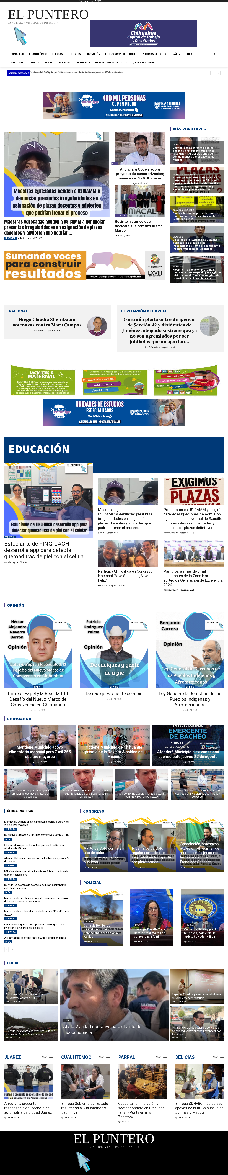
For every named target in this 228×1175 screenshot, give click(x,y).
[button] (216, 54)
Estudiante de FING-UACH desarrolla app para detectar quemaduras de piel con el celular (45, 550)
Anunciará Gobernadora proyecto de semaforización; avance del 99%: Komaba (140, 173)
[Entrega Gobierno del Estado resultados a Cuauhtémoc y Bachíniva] (85, 1081)
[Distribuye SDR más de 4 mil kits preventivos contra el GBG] (31, 986)
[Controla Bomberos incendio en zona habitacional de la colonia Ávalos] (101, 917)
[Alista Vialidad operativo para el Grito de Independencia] (114, 1005)
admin (21, 238)
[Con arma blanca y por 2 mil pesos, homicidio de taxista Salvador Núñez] (202, 917)
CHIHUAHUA (121, 216)
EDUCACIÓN (10, 238)
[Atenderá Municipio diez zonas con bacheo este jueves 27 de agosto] (188, 745)
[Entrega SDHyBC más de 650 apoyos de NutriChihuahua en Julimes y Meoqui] (199, 1081)
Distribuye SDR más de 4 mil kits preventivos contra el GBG (36, 835)
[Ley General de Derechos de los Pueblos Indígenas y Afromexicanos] (190, 650)
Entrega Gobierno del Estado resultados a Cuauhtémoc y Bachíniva (84, 1108)
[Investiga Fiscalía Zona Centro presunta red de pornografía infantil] (151, 917)
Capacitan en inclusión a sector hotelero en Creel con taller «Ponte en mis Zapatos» (141, 1110)
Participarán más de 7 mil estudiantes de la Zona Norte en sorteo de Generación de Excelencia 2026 (193, 578)
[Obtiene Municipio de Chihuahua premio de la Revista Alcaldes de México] (114, 745)
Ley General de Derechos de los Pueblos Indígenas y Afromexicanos (190, 699)
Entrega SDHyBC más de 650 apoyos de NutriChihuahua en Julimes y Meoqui (199, 1108)
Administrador (151, 347)
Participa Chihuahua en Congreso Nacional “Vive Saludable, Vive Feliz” (125, 575)
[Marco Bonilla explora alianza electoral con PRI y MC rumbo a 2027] (141, 784)
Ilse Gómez (39, 330)
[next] (218, 73)
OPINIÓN (38, 687)
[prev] (212, 73)
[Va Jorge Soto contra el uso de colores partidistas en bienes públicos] (104, 844)
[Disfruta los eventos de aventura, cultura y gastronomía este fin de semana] (31, 1023)
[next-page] (12, 949)
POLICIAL (89, 921)
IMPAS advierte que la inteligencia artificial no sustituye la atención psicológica (82, 72)
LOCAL (115, 163)
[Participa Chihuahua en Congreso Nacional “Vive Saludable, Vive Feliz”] (128, 553)
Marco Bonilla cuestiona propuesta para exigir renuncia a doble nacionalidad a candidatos (36, 900)
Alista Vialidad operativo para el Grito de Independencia (35, 937)
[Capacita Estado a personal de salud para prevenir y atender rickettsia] (197, 986)
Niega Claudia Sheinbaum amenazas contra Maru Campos (47, 322)
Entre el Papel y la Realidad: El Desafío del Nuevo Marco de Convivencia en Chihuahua (38, 699)
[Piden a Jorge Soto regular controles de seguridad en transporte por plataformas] (152, 844)
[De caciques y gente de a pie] (114, 650)
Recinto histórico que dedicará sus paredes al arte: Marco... (139, 226)
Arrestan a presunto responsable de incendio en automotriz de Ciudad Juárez (28, 1108)
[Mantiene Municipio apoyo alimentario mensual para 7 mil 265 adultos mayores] (40, 745)
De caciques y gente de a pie (114, 693)
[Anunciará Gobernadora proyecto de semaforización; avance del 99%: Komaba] (140, 148)
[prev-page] (6, 949)
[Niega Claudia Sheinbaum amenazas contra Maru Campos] (97, 326)
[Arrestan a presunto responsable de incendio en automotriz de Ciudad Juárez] (28, 1081)
